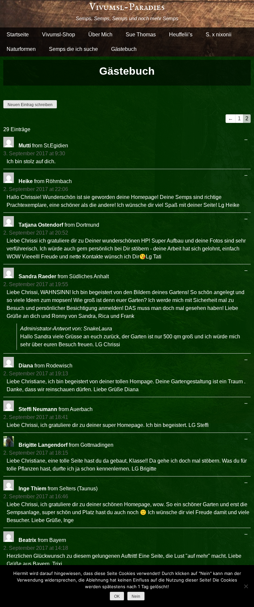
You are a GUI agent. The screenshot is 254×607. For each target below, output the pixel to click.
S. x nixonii (219, 34)
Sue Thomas (141, 34)
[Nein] (245, 586)
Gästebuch (124, 49)
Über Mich (100, 34)
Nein (136, 596)
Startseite (18, 34)
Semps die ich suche (73, 49)
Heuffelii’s (180, 34)
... (247, 140)
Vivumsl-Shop (58, 34)
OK (117, 596)
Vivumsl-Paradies (127, 7)
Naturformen (21, 49)
